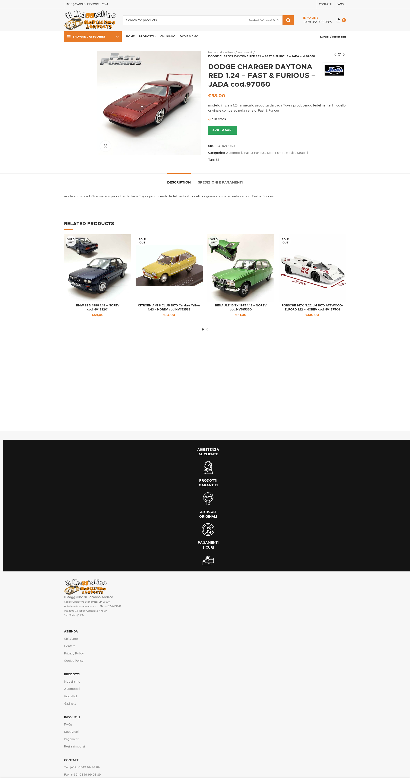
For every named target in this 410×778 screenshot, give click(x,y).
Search (288, 20)
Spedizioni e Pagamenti (220, 182)
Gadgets (70, 703)
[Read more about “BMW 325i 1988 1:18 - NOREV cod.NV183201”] (128, 241)
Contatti (69, 646)
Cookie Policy (73, 660)
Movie (290, 153)
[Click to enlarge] (105, 146)
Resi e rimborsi (74, 746)
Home (212, 52)
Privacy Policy (74, 653)
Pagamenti (71, 739)
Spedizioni (71, 731)
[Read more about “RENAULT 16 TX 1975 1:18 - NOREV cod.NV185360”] (271, 241)
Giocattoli (71, 696)
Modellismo (227, 52)
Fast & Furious (254, 153)
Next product (344, 54)
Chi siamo (71, 638)
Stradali (302, 153)
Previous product (335, 54)
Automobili (245, 52)
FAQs (68, 724)
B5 (218, 159)
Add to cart (222, 130)
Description (179, 182)
